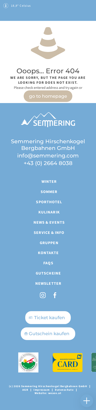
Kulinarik (49, 212)
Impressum (41, 390)
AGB (25, 390)
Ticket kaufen (49, 317)
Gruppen (49, 243)
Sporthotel (49, 202)
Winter (49, 181)
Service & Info (49, 232)
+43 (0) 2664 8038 (48, 163)
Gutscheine (48, 273)
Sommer (49, 192)
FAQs (48, 263)
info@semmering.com (48, 155)
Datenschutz (64, 390)
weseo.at (55, 393)
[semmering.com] (18, 26)
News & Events (49, 222)
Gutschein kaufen (49, 333)
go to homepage (48, 96)
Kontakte (48, 253)
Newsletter (48, 283)
